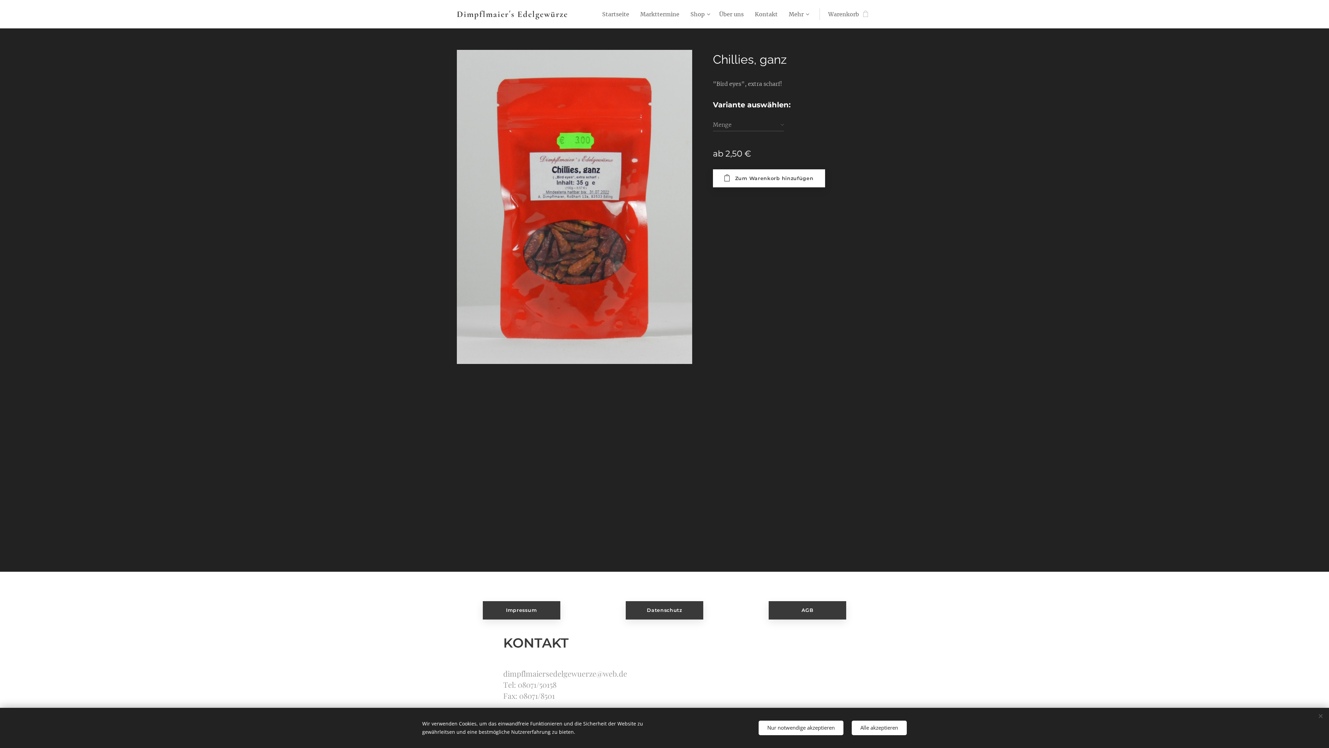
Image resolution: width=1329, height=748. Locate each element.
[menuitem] (617, 14)
